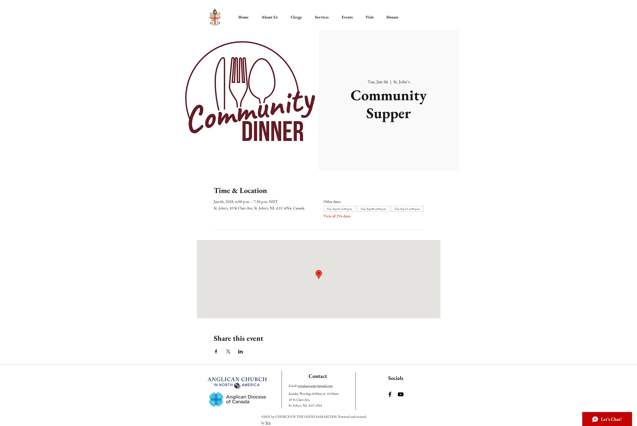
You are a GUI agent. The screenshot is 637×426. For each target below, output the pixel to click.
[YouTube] (400, 394)
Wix (268, 423)
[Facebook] (389, 394)
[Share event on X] (228, 351)
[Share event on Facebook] (216, 351)
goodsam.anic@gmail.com (315, 385)
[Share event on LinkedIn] (240, 351)
